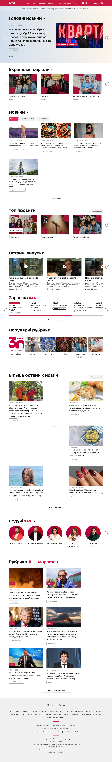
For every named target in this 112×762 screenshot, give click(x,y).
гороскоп (48, 354)
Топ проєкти (22, 210)
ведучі (16, 521)
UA (95, 3)
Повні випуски (16, 312)
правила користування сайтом (86, 714)
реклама (26, 711)
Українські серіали (29, 69)
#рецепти (75, 414)
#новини (13, 602)
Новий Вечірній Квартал (67, 44)
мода (32, 354)
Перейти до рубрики (56, 690)
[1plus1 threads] (52, 705)
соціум (64, 354)
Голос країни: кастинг (30, 9)
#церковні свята (17, 190)
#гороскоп (47, 151)
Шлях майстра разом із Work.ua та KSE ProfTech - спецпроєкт (65, 9)
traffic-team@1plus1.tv (55, 752)
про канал (14, 711)
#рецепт (74, 459)
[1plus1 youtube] (64, 705)
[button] (9, 56)
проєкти (30, 3)
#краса (79, 151)
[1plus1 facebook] (60, 705)
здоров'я (96, 354)
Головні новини (25, 18)
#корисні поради (17, 149)
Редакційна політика (56, 718)
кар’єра (89, 711)
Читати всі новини (56, 507)
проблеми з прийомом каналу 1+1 (48, 711)
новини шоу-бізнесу (80, 355)
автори (14, 714)
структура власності (31, 714)
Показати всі (96, 211)
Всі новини (56, 198)
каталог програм (75, 711)
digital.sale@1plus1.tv (56, 746)
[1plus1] (12, 3)
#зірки (13, 50)
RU (98, 3)
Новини (41, 3)
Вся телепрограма (56, 320)
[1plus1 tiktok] (56, 705)
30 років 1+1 (16, 354)
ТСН (12, 584)
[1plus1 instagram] (48, 705)
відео (51, 3)
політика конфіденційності (56, 714)
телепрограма (64, 3)
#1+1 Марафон (54, 601)
